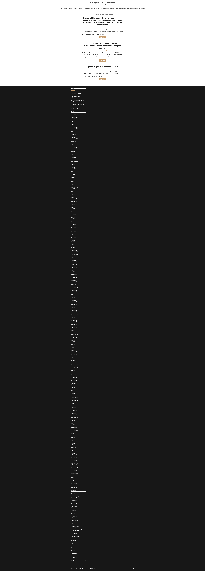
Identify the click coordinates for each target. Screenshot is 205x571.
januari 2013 (74, 225)
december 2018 (75, 160)
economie (74, 513)
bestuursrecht (74, 503)
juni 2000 (73, 343)
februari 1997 (74, 394)
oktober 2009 (74, 264)
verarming (74, 540)
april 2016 (74, 188)
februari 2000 (74, 348)
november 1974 (75, 483)
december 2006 (75, 287)
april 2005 (74, 298)
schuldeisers (74, 531)
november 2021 (75, 127)
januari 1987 (74, 471)
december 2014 (75, 198)
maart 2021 (74, 134)
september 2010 (75, 254)
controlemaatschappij (75, 509)
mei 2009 (73, 270)
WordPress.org (74, 554)
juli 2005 (73, 294)
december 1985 (75, 474)
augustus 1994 (74, 436)
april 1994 (74, 441)
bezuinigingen (74, 504)
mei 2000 (73, 344)
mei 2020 (73, 140)
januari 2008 (74, 283)
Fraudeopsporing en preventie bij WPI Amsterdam (136, 8)
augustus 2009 (74, 267)
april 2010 (74, 258)
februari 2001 (74, 331)
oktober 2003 (74, 311)
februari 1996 (74, 410)
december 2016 (75, 185)
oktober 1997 (74, 383)
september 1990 (75, 463)
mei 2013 (73, 221)
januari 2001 (74, 333)
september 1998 (75, 367)
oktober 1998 (74, 366)
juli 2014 (73, 205)
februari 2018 (74, 170)
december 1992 (75, 456)
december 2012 (75, 227)
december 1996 (75, 397)
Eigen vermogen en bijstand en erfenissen (102, 67)
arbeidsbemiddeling (75, 496)
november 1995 (75, 414)
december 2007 (75, 284)
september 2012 (75, 228)
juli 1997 (73, 387)
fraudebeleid (74, 516)
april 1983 (74, 477)
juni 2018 (73, 165)
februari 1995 (74, 427)
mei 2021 (73, 131)
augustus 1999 (74, 354)
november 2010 (75, 251)
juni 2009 (73, 268)
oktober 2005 (74, 291)
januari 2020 (74, 144)
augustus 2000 (74, 340)
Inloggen (73, 550)
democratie (74, 510)
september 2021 (75, 128)
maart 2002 (74, 318)
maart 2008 (74, 280)
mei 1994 (73, 440)
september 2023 (75, 115)
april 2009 (74, 271)
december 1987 (75, 470)
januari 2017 (74, 184)
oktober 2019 (74, 148)
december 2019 (75, 145)
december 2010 (75, 250)
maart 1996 (74, 408)
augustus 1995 (74, 418)
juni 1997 (73, 388)
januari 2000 (74, 350)
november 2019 (75, 147)
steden (73, 539)
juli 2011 (73, 241)
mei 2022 (73, 122)
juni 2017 (73, 178)
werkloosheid (74, 541)
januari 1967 (74, 484)
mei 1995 (73, 423)
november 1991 (75, 460)
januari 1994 (74, 446)
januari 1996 (74, 411)
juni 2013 (73, 220)
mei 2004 (73, 307)
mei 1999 (73, 357)
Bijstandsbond (96, 8)
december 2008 (75, 275)
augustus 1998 (74, 368)
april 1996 (74, 407)
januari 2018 (74, 171)
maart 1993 (74, 453)
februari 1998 (74, 377)
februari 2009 (74, 274)
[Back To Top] (133, 568)
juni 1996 (73, 404)
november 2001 (75, 323)
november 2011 (75, 237)
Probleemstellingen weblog (78, 8)
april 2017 (74, 181)
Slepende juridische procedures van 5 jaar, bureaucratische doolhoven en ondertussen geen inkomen (102, 45)
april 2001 (74, 330)
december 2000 (75, 334)
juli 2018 (73, 164)
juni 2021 (73, 130)
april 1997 (74, 391)
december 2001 (75, 321)
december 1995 (75, 413)
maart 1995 (74, 426)
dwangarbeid (74, 511)
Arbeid (73, 493)
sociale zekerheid (75, 534)
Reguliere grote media (89, 8)
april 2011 (74, 244)
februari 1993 (74, 454)
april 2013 (74, 223)
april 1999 (74, 358)
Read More (102, 37)
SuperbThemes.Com (91, 568)
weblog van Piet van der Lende (102, 3)
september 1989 (75, 467)
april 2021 (74, 132)
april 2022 (74, 124)
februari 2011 (74, 247)
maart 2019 (74, 157)
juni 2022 (73, 121)
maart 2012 (74, 231)
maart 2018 (74, 168)
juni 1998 (73, 371)
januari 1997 (74, 396)
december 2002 (75, 313)
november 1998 (75, 364)
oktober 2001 (74, 324)
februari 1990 (74, 464)
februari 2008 (74, 281)
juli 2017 (73, 177)
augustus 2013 (74, 217)
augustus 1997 (74, 386)
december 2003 (75, 310)
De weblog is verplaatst (76, 96)
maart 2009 (74, 273)
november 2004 (75, 303)
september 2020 (75, 138)
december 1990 (75, 461)
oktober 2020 (74, 137)
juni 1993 (73, 450)
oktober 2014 (74, 201)
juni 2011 (73, 243)
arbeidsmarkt (74, 497)
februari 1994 (74, 444)
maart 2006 (74, 288)
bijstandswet (74, 506)
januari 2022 (74, 125)
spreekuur (74, 537)
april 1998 (74, 374)
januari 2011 (74, 248)
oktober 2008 (74, 277)
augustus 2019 (74, 151)
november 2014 (75, 200)
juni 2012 (73, 230)
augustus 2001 (74, 327)
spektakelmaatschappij (76, 536)
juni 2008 (73, 278)
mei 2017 (73, 180)
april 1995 (74, 424)
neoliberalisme (74, 527)
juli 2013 (73, 218)
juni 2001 (73, 328)
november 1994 (75, 431)
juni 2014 (73, 207)
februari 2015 (74, 195)
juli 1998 (73, 370)
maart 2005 (74, 300)
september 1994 (75, 434)
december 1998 (75, 363)
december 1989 (75, 466)
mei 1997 (73, 390)
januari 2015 (74, 197)
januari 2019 (74, 158)
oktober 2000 (74, 337)
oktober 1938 (74, 487)
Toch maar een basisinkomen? (120, 8)
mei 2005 (73, 297)
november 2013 (75, 214)
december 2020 (75, 135)
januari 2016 (74, 191)
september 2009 (75, 265)
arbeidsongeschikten (75, 499)
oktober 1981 (74, 480)
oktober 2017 (74, 174)
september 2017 (75, 175)
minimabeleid (74, 524)
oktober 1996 (74, 398)
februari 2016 (74, 190)
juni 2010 (73, 255)
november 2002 (75, 314)
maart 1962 (74, 486)
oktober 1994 (74, 433)
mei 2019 (73, 154)
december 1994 (75, 430)
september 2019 (75, 150)
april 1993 (74, 451)
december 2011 (75, 235)
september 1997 (75, 384)
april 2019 (74, 155)
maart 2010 (74, 260)
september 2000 (75, 338)
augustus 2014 (74, 204)
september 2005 (75, 293)
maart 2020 (74, 141)
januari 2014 (74, 211)
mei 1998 (73, 373)
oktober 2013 (74, 215)
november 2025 (75, 114)
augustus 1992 (74, 457)
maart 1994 (74, 443)
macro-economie (75, 521)
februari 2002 (74, 320)
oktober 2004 (74, 304)
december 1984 (75, 476)
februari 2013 (74, 224)
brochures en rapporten (68, 8)
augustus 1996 (74, 401)
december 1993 (75, 447)
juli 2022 (73, 120)
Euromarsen (74, 514)
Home (61, 8)
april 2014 (74, 208)
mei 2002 (73, 317)
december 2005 (75, 290)
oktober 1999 (74, 353)
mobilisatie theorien (75, 526)
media (73, 523)
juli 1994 (73, 437)
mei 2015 (73, 194)
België (73, 501)
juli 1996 (73, 403)
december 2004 (75, 301)
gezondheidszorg (75, 519)
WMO (73, 543)
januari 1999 (74, 361)
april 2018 (74, 167)
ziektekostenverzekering (76, 544)
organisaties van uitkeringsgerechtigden (79, 529)
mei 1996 (73, 406)
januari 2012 (74, 234)
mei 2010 (73, 257)
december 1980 (75, 481)
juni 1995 (73, 421)
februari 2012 (74, 233)
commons (73, 507)
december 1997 (75, 380)
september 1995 (75, 417)
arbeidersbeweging (75, 494)
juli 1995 (73, 420)
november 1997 (75, 381)
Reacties (74, 553)
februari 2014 (74, 210)
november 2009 (75, 263)
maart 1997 (74, 393)
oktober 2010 (74, 253)
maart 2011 (74, 245)
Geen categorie (105, 50)
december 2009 (75, 261)
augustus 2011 (74, 240)
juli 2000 (73, 341)
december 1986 (75, 473)
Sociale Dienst (74, 533)
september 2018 (75, 161)
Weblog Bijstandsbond (105, 8)
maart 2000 (74, 347)
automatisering (74, 500)
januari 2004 (74, 308)
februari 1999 (74, 360)
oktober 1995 (74, 416)
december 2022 (75, 117)
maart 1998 (74, 376)
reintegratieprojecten (76, 530)
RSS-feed (112, 8)
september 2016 (75, 187)
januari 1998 (74, 378)
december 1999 (75, 351)
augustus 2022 (74, 118)
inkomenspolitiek (75, 520)
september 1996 (75, 400)
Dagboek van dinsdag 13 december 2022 (79, 102)
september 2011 (75, 238)
